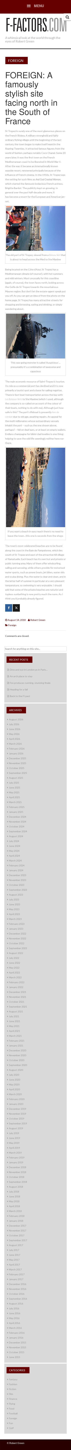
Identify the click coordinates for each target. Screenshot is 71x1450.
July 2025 (14, 782)
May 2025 (14, 792)
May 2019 (14, 1142)
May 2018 (14, 1201)
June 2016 (14, 1313)
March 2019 (15, 1152)
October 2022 (16, 943)
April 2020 (14, 1089)
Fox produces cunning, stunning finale (30, 682)
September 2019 (18, 1123)
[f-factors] (36, 24)
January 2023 (16, 928)
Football (13, 1413)
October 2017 (16, 1235)
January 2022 (16, 987)
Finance (13, 1398)
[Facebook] (8, 608)
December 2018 (17, 1167)
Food (11, 1408)
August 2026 (16, 719)
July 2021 (14, 1016)
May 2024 (14, 850)
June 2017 (14, 1254)
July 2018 (14, 1191)
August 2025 (16, 777)
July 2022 (14, 957)
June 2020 (14, 1079)
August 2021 (16, 1011)
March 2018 (15, 1211)
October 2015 (16, 1352)
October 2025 (16, 768)
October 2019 (16, 1118)
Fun (11, 1423)
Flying (12, 1403)
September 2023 (18, 889)
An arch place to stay (21, 676)
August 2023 (16, 894)
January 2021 (16, 1045)
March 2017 (15, 1269)
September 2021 (18, 1006)
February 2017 (16, 1274)
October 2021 (16, 1001)
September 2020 (18, 1065)
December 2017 (17, 1225)
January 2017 (16, 1279)
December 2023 (17, 875)
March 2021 (15, 1035)
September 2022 (18, 948)
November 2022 (17, 938)
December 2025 (17, 758)
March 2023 (15, 918)
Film (11, 1393)
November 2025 (17, 763)
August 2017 (16, 1245)
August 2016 (16, 1303)
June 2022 (14, 962)
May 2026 (14, 733)
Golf (11, 1428)
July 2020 (14, 1074)
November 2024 (17, 821)
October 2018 (16, 1176)
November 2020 (17, 1055)
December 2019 (17, 1108)
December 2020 (17, 1050)
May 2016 (14, 1318)
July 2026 (14, 724)
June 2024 (14, 845)
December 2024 (17, 816)
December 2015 (17, 1342)
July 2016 (14, 1308)
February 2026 (16, 748)
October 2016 (16, 1293)
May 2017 (14, 1259)
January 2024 (16, 870)
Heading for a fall (19, 689)
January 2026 (16, 753)
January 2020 (16, 1103)
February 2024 (16, 865)
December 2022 (17, 933)
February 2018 (16, 1215)
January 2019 (16, 1162)
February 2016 (16, 1332)
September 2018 (18, 1181)
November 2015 (17, 1347)
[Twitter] (16, 608)
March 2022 (15, 977)
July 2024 (14, 841)
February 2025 (16, 806)
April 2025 (14, 797)
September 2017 (18, 1240)
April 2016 (14, 1323)
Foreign (15, 60)
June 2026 (14, 729)
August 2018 (16, 1186)
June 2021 (14, 1021)
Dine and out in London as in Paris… (29, 669)
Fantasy (13, 1379)
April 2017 (14, 1264)
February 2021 (16, 1040)
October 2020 (16, 1060)
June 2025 (14, 787)
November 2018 (17, 1172)
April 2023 (14, 914)
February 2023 (16, 923)
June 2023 (14, 904)
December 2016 (17, 1284)
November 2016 (17, 1288)
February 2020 (16, 1099)
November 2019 (17, 1113)
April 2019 (14, 1147)
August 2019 (16, 1128)
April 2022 (14, 972)
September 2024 (18, 831)
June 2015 (14, 1357)
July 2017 (14, 1249)
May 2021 (14, 1026)
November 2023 (17, 880)
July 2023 (14, 899)
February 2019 (16, 1157)
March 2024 (15, 860)
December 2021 (17, 991)
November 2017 (17, 1230)
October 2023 (16, 884)
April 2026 (14, 738)
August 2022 (16, 953)
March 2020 (15, 1094)
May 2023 (14, 909)
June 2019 (14, 1138)
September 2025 (18, 772)
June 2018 (14, 1196)
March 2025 (15, 802)
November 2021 (17, 996)
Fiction (12, 1389)
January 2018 (16, 1220)
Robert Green (37, 619)
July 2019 (14, 1133)
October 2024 (16, 826)
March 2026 (15, 743)
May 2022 (14, 967)
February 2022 (16, 982)
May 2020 (14, 1084)
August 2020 (16, 1069)
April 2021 (14, 1030)
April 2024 (14, 855)
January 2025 (16, 811)
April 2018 (14, 1206)
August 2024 (16, 836)
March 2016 (15, 1327)
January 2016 (16, 1337)
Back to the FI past (20, 696)
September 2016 (18, 1298)
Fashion (13, 1384)
